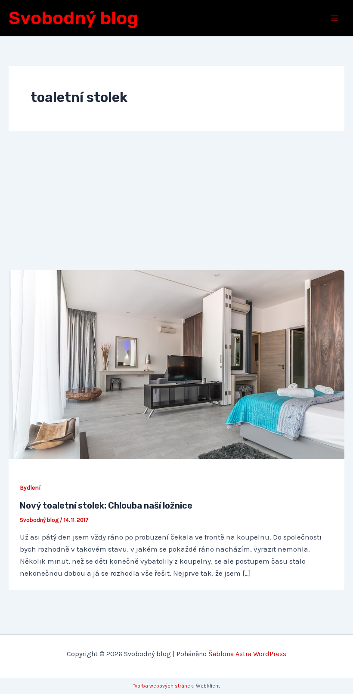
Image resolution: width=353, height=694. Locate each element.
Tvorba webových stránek (163, 686)
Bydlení (30, 487)
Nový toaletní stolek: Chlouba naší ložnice (106, 505)
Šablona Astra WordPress (247, 654)
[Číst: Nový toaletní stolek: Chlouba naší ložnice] (176, 364)
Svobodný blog (73, 18)
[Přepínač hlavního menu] (335, 18)
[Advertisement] (176, 205)
